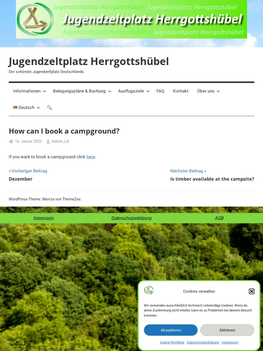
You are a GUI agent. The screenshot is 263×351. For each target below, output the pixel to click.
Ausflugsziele (131, 91)
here (91, 156)
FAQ (160, 91)
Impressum (230, 342)
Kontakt (181, 91)
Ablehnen (227, 330)
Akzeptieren (171, 330)
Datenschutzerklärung (203, 342)
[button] (251, 291)
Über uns (205, 91)
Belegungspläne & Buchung (79, 91)
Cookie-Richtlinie (172, 342)
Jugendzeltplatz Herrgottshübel (89, 61)
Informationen (27, 91)
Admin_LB (60, 141)
